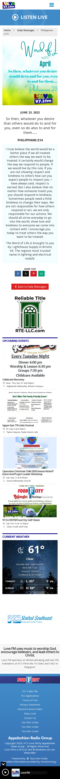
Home (7, 30)
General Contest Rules (30, 709)
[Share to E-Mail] (41, 273)
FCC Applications (30, 695)
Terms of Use (30, 700)
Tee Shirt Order (30, 722)
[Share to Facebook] (18, 273)
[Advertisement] (30, 314)
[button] (51, 3)
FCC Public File (30, 691)
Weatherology (48, 761)
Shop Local (30, 713)
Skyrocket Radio (38, 758)
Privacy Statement (30, 704)
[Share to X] (26, 273)
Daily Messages (25, 30)
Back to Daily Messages (31, 286)
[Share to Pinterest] (34, 273)
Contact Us (30, 717)
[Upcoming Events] (30, 361)
